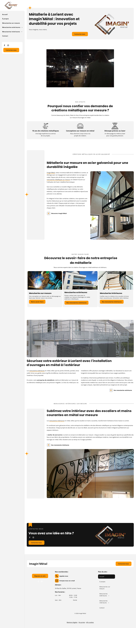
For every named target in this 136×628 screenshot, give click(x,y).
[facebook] (4, 45)
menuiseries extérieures (37, 371)
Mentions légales (72, 622)
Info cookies (90, 622)
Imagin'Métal (51, 172)
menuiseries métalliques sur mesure (58, 180)
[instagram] (8, 45)
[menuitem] (11, 14)
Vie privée (82, 622)
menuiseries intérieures (56, 421)
